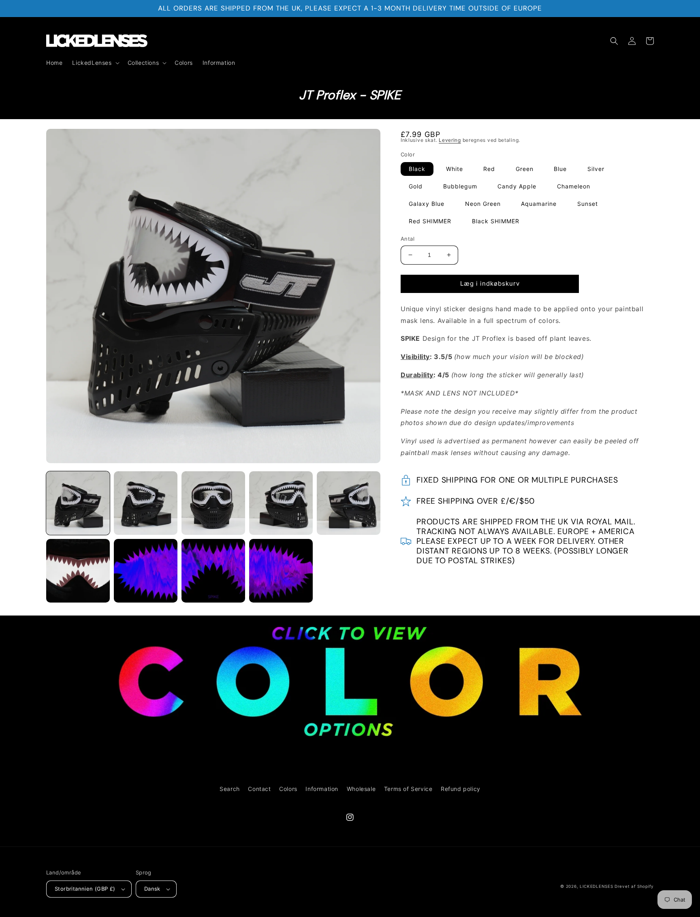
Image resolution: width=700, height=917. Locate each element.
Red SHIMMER (430, 221)
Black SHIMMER (495, 221)
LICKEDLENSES (596, 886)
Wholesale (361, 788)
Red (489, 168)
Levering (450, 140)
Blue (560, 168)
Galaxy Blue (426, 203)
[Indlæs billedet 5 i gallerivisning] (348, 503)
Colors (288, 788)
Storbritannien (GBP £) (85, 888)
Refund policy (460, 788)
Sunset (587, 203)
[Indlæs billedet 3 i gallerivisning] (213, 503)
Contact (259, 788)
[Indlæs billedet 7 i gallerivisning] (145, 571)
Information (321, 788)
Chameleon (573, 186)
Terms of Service (408, 788)
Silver (595, 168)
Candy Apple (516, 186)
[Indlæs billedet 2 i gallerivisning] (145, 503)
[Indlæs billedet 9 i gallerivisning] (281, 571)
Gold (416, 186)
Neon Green (483, 203)
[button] (94, 62)
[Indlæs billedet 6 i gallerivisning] (78, 571)
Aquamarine (539, 203)
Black (417, 168)
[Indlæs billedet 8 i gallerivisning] (213, 571)
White (454, 168)
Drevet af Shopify (634, 886)
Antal (407, 238)
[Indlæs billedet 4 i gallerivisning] (281, 503)
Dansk (152, 888)
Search (230, 788)
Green (525, 168)
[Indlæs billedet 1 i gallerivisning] (78, 503)
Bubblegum (460, 186)
